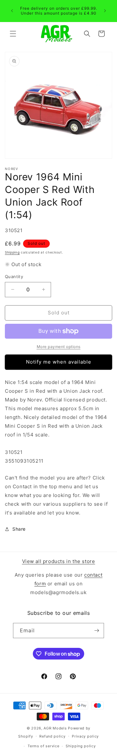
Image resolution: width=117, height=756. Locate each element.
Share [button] (19, 529)
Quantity (14, 276)
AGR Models (55, 728)
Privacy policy (85, 736)
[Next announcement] (105, 11)
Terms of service (43, 746)
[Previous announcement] (12, 11)
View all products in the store (58, 561)
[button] (13, 34)
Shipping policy (81, 746)
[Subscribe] (96, 630)
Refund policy (52, 736)
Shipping (12, 252)
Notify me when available (58, 362)
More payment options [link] (59, 346)
